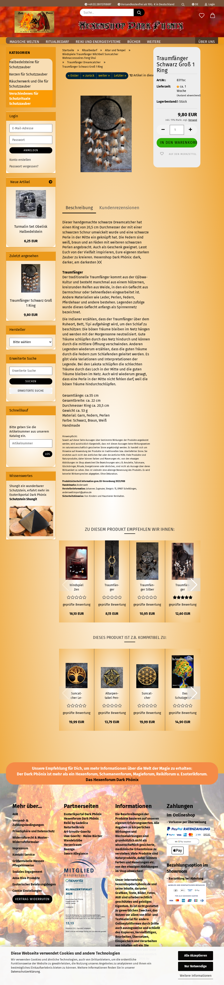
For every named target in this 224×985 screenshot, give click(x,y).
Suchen (30, 381)
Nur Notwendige (195, 966)
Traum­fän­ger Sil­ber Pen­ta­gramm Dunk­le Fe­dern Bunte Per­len (147, 587)
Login (211, 4)
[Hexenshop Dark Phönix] (34, 22)
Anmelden (31, 150)
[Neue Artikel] (50, 182)
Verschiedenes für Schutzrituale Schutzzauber (23, 98)
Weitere (154, 42)
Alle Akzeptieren (195, 955)
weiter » (104, 75)
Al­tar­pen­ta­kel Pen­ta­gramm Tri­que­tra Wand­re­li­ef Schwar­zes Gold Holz (112, 696)
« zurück (88, 75)
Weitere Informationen (196, 976)
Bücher (133, 42)
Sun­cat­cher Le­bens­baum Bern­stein (76, 696)
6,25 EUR (31, 241)
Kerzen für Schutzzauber (28, 74)
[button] (212, 16)
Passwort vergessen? (23, 166)
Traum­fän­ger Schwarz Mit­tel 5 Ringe (182, 587)
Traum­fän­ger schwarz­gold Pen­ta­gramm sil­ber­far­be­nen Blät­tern (112, 587)
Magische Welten (24, 42)
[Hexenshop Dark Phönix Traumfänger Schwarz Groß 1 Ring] (106, 134)
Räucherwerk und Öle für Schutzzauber (28, 83)
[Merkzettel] (201, 16)
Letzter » (120, 75)
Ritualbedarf (57, 42)
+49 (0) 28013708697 (99, 4)
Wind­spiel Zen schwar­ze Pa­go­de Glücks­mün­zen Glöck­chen (76, 587)
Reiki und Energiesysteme (98, 42)
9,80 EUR (31, 315)
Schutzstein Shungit (23, 499)
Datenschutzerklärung (25, 971)
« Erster (73, 75)
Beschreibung (79, 207)
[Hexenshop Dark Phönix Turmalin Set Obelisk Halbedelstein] (31, 204)
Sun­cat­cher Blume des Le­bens (147, 696)
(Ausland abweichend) (189, 95)
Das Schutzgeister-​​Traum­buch (185, 696)
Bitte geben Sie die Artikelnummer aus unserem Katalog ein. (29, 431)
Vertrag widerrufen (32, 899)
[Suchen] (183, 3)
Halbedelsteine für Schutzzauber (24, 64)
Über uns (206, 42)
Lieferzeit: (163, 86)
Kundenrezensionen (119, 207)
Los (47, 454)
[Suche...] (139, 12)
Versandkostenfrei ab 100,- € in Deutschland (147, 4)
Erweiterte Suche (31, 390)
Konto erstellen (20, 160)
